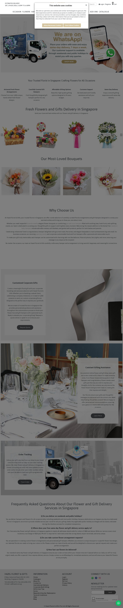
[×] (118, 603)
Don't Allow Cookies (72, 25)
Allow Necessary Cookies (52, 25)
